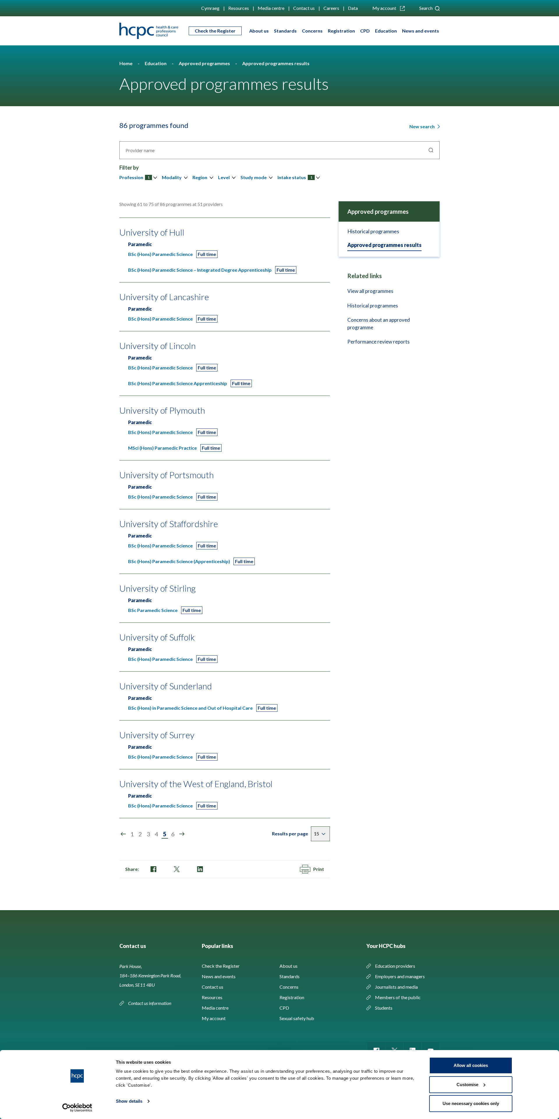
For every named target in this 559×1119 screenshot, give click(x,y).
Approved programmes (377, 211)
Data (353, 8)
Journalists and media (396, 987)
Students (383, 1008)
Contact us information (150, 1003)
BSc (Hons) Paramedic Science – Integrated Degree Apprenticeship (200, 270)
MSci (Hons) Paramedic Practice (162, 448)
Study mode (253, 177)
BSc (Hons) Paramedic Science (160, 254)
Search (426, 8)
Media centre (271, 8)
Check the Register (215, 30)
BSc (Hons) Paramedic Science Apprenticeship (177, 383)
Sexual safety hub (297, 1018)
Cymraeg (210, 8)
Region (199, 177)
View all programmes (370, 291)
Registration (341, 30)
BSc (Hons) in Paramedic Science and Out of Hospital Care (190, 708)
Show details (129, 1101)
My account (384, 8)
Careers (331, 8)
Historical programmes (373, 231)
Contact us (304, 8)
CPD (365, 30)
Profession (134, 177)
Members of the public (398, 997)
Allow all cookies (471, 1065)
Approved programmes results (384, 245)
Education (386, 30)
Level (224, 177)
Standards (285, 30)
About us (259, 30)
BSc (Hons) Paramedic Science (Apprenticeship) (179, 561)
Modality (172, 177)
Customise (467, 1084)
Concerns (312, 30)
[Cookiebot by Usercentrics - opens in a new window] (77, 1107)
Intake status (294, 177)
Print (318, 869)
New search (422, 126)
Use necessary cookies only (471, 1103)
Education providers (395, 966)
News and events (420, 30)
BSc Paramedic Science (153, 610)
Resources (238, 8)
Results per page (290, 833)
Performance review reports (378, 342)
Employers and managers (400, 976)
